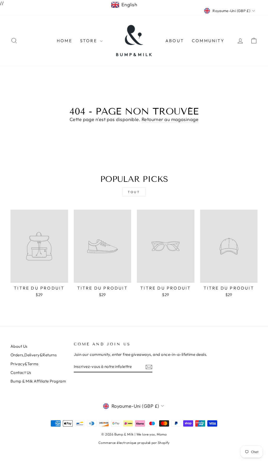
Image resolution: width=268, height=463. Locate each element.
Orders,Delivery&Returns (33, 354)
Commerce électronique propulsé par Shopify (134, 442)
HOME (64, 40)
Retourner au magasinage (170, 119)
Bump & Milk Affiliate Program (38, 381)
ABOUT (174, 40)
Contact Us (20, 372)
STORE (89, 40)
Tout (134, 192)
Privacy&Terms (24, 363)
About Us (18, 346)
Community (208, 40)
